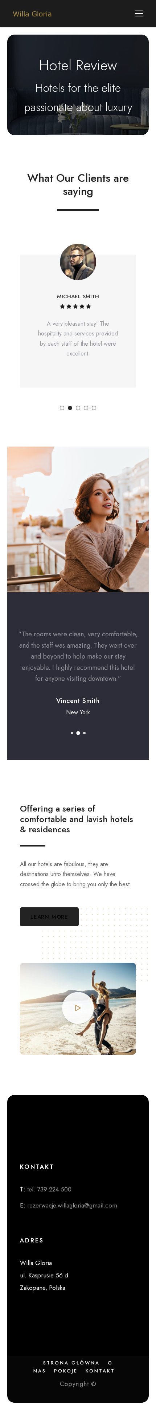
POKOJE (66, 1370)
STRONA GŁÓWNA (71, 1362)
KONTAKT (100, 1370)
